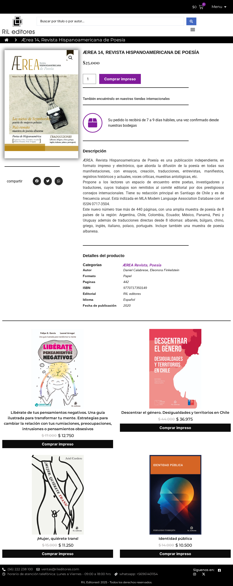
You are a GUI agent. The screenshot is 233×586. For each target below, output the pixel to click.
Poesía (155, 265)
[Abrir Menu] (225, 7)
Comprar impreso (120, 79)
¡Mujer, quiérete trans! (57, 538)
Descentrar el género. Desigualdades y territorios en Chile (175, 412)
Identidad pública (175, 538)
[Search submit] (191, 21)
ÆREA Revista (135, 265)
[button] (192, 29)
